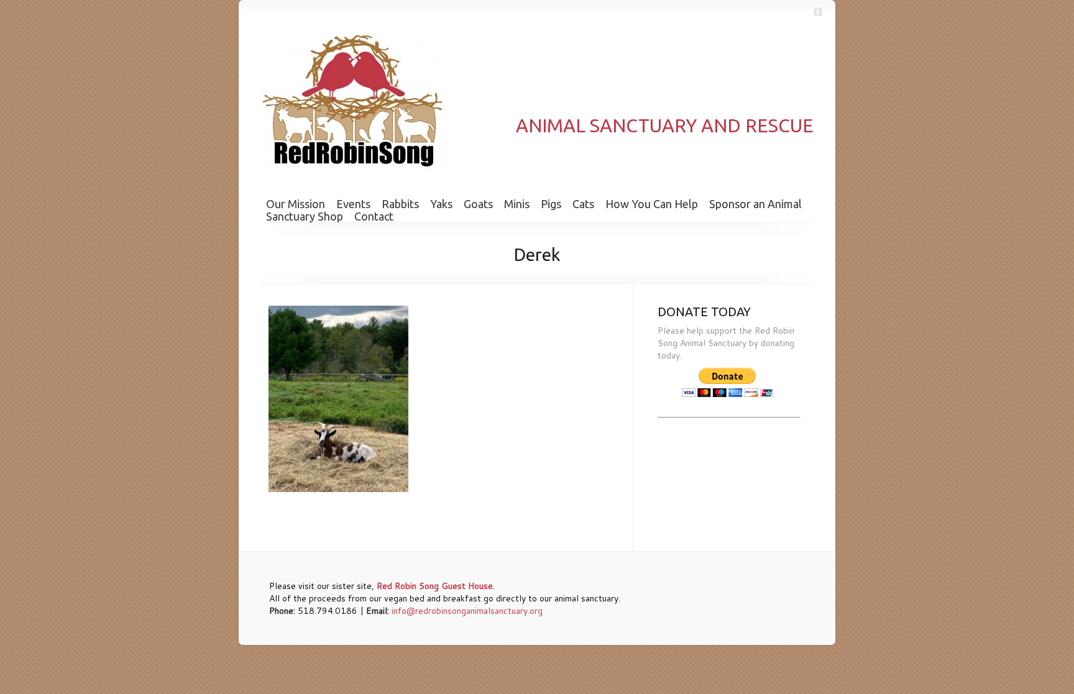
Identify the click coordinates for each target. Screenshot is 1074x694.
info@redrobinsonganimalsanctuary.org (467, 611)
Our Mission (295, 204)
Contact (373, 216)
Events (353, 204)
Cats (583, 204)
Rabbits (400, 204)
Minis (517, 204)
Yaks (441, 204)
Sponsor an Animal (755, 204)
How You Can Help (651, 204)
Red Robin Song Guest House (435, 586)
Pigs (551, 204)
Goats (478, 204)
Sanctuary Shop (304, 216)
